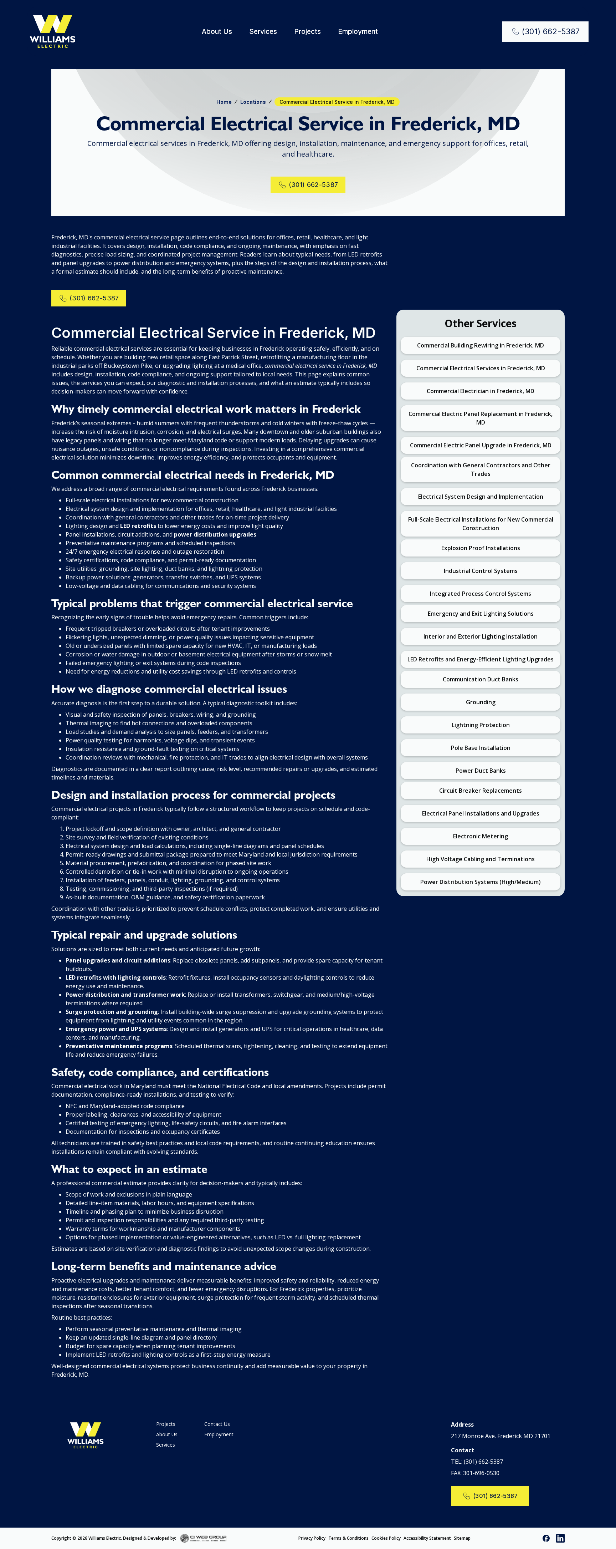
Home (224, 102)
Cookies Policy (386, 1538)
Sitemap (462, 1538)
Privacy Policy (311, 1538)
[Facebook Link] (546, 1538)
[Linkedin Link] (560, 1538)
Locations (253, 102)
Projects (307, 31)
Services (263, 31)
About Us (217, 31)
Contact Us (217, 1424)
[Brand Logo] (52, 31)
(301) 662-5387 (483, 1462)
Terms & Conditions (348, 1538)
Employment (358, 31)
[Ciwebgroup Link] (203, 1538)
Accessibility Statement (427, 1538)
